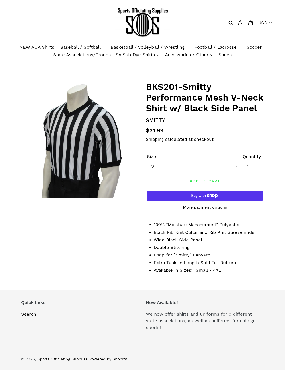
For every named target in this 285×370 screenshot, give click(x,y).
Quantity (252, 156)
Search (28, 314)
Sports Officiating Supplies (62, 359)
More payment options (205, 207)
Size (151, 156)
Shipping (155, 139)
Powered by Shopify (108, 359)
